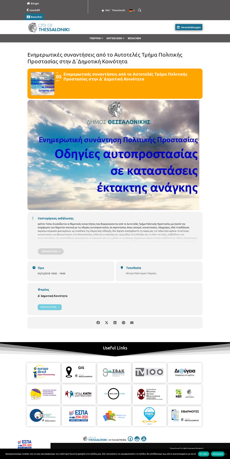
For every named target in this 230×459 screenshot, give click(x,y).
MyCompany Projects (193, 448)
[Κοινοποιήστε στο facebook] (98, 323)
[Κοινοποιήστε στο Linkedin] (115, 323)
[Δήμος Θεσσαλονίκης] (52, 27)
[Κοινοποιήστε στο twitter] (106, 323)
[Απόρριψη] (225, 454)
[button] (139, 10)
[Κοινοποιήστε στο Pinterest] (123, 323)
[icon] (130, 440)
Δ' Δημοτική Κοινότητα (52, 295)
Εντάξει (204, 454)
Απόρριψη (218, 454)
